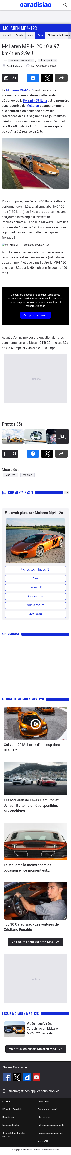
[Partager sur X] (48, 76)
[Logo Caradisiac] (35, 8)
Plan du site (44, 1117)
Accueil (6, 35)
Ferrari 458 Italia (35, 100)
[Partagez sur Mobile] (62, 76)
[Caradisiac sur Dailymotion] (27, 1078)
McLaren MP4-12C (19, 90)
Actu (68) (35, 614)
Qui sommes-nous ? (47, 1109)
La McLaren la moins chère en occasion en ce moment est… (27, 867)
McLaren (32, 106)
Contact (6, 1101)
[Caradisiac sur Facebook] (7, 1078)
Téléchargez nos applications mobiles (33, 1091)
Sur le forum (35, 605)
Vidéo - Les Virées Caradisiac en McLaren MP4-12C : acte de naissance (43, 1029)
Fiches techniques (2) (35, 569)
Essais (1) (35, 587)
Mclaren (27, 474)
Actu (40, 35)
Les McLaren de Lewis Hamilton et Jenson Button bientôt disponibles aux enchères (31, 805)
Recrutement (8, 1117)
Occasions (35, 596)
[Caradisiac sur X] (17, 1078)
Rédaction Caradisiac (12, 1109)
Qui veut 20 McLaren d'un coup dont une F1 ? (32, 747)
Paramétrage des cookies (50, 1133)
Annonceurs (44, 1101)
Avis (30, 35)
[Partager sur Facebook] (34, 76)
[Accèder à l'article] (35, 723)
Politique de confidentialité (51, 1125)
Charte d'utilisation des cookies (13, 1135)
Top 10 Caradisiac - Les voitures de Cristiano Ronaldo (31, 927)
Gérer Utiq (43, 1141)
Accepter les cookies (35, 315)
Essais (19, 35)
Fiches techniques (58, 35)
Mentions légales (10, 1125)
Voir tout (61, 438)
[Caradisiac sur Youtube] (36, 1078)
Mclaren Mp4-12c (20, 27)
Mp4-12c (10, 474)
